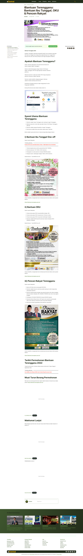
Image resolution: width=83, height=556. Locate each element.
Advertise (44, 543)
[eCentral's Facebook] (66, 551)
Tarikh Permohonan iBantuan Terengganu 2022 (11, 54)
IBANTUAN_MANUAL (28, 458)
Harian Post (62, 546)
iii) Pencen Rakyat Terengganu (12, 52)
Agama (49, 1)
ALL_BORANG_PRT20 (28, 415)
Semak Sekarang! (53, 46)
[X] (70, 48)
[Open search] (75, 1)
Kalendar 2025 (10, 545)
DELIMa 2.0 (27, 542)
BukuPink (62, 547)
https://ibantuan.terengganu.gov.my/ (32, 202)
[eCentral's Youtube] (74, 551)
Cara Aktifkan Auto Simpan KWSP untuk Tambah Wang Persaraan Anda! (38, 372)
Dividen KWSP (27, 547)
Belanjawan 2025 (10, 541)
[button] (13, 46)
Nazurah (26, 16)
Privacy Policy (45, 542)
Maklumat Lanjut (10, 57)
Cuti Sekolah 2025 (10, 542)
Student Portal (63, 541)
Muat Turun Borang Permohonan (12, 56)
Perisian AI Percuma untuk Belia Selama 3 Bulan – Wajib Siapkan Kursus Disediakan (40, 144)
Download (34, 415)
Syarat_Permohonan (28, 492)
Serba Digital (32, 554)
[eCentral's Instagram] (68, 551)
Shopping (44, 1)
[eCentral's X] (70, 551)
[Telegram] (72, 48)
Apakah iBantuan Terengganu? (12, 47)
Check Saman (27, 546)
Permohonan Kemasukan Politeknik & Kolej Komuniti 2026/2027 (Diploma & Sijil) (32, 528)
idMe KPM (27, 541)
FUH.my (61, 543)
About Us (44, 541)
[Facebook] (68, 48)
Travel (40, 1)
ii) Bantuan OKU (9, 51)
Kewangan (27, 543)
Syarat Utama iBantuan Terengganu (13, 48)
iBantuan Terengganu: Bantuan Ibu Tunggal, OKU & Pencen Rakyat (41, 10)
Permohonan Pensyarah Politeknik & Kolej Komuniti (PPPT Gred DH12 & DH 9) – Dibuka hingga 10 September (15, 528)
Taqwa (61, 542)
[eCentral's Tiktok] (72, 551)
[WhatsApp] (73, 48)
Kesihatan (54, 1)
